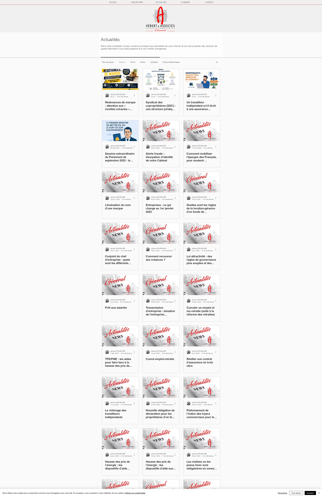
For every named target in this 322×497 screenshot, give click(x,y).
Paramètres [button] (282, 493)
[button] (217, 62)
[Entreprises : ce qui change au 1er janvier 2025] (161, 182)
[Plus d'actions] (135, 95)
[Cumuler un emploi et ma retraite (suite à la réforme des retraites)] (202, 284)
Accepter (310, 493)
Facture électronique (171, 62)
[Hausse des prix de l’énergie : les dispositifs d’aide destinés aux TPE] (120, 438)
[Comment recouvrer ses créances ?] (161, 233)
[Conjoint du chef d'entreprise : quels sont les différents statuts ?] (120, 233)
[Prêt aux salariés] (120, 284)
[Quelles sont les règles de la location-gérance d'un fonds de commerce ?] (202, 182)
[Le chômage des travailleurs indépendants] (120, 387)
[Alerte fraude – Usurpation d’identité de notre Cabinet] (161, 130)
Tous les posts (108, 62)
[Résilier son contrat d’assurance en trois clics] (202, 336)
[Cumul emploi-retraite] (161, 336)
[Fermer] (318, 493)
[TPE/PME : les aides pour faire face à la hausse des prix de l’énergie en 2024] (120, 336)
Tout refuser (296, 493)
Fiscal (132, 62)
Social (142, 62)
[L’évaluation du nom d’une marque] (120, 182)
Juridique (154, 62)
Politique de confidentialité (135, 493)
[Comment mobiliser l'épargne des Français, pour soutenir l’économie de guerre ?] (202, 130)
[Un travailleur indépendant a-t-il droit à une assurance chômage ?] (202, 79)
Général (122, 62)
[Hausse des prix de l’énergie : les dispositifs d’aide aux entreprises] (161, 438)
